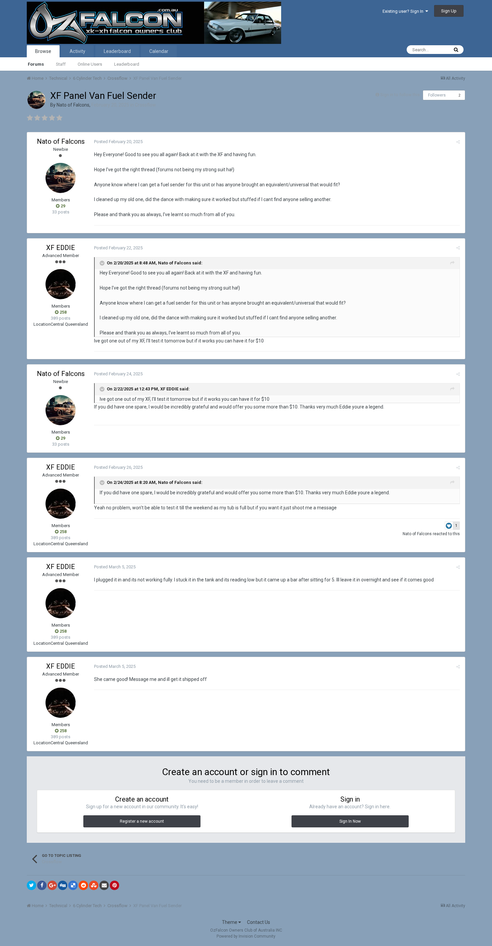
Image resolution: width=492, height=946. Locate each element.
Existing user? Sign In (404, 11)
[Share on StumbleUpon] (93, 885)
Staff (61, 64)
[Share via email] (104, 885)
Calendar (158, 51)
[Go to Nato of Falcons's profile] (36, 100)
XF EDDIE (60, 248)
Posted (118, 141)
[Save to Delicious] (73, 885)
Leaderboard (126, 64)
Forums (36, 64)
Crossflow (145, 105)
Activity (77, 51)
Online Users (90, 64)
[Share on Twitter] (31, 885)
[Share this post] (458, 141)
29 (62, 205)
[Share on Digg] (62, 885)
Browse (43, 51)
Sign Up (449, 10)
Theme (230, 922)
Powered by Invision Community (246, 936)
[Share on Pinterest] (114, 885)
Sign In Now (350, 821)
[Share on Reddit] (83, 885)
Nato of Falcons (73, 105)
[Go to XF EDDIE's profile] (61, 284)
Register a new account (142, 821)
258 (63, 312)
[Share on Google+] (52, 885)
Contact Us (258, 922)
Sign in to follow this (400, 94)
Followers (437, 95)
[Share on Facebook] (42, 885)
